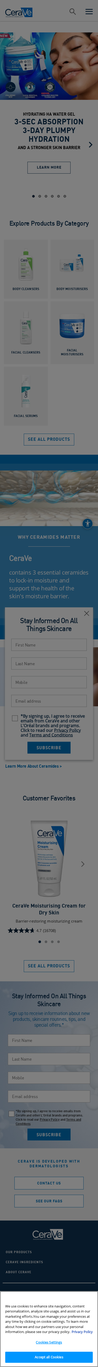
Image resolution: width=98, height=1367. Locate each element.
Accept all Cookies (49, 1357)
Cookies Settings (49, 1342)
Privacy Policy (82, 1331)
